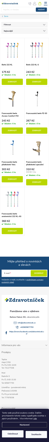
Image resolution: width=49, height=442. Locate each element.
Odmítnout (13, 433)
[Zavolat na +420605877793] (29, 3)
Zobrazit (12, 82)
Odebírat (39, 273)
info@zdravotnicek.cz (27, 323)
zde (35, 418)
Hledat (41, 9)
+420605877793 (26, 327)
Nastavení (24, 424)
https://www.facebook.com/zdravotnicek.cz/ (26, 332)
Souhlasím (36, 434)
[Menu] (45, 3)
